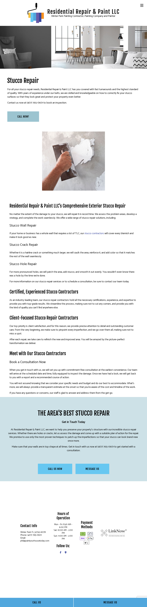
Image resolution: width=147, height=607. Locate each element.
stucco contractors (94, 233)
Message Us (110, 602)
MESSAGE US (92, 468)
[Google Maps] (65, 553)
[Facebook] (60, 553)
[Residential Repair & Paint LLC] (36, 12)
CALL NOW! (23, 116)
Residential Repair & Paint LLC (83, 11)
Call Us (36, 602)
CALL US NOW (55, 468)
